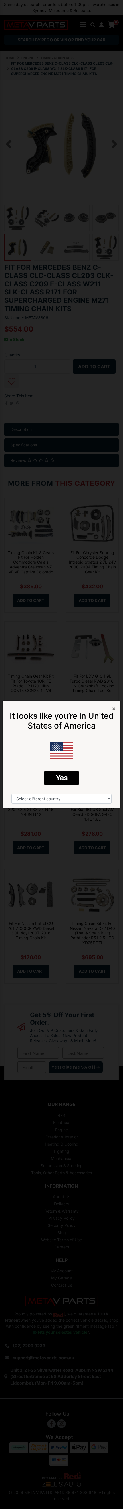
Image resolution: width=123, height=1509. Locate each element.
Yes (62, 778)
